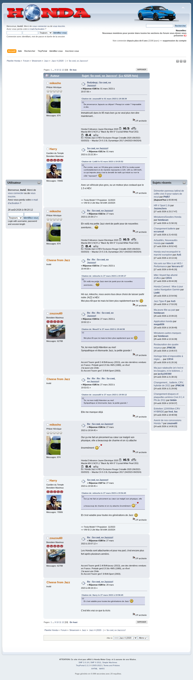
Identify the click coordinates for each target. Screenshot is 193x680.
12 (63, 70)
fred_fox (173, 411)
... (53, 70)
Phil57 (166, 196)
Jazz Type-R (160, 301)
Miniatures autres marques (167, 333)
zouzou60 (172, 423)
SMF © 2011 (95, 662)
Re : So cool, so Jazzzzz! (100, 210)
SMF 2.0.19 (84, 662)
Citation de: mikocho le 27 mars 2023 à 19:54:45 (104, 493)
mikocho (55, 83)
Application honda (163, 321)
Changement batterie (164, 228)
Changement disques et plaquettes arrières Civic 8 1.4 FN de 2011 (169, 397)
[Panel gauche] (178, 62)
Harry (53, 149)
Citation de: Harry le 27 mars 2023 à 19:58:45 (102, 595)
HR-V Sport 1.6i (162, 205)
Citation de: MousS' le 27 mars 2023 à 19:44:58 (103, 329)
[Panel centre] (184, 62)
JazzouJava (160, 208)
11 (60, 70)
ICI (185, 35)
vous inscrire (59, 26)
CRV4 (168, 278)
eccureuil (159, 231)
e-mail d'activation (36, 29)
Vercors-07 (177, 266)
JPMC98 (170, 347)
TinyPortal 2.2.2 (83, 665)
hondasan (163, 220)
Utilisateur (14, 182)
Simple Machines (109, 662)
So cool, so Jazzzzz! (97, 148)
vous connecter (39, 26)
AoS (179, 254)
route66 (169, 243)
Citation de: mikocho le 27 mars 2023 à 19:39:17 (104, 276)
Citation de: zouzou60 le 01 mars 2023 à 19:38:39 (104, 99)
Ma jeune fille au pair (164, 310)
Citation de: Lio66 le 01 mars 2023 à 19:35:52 (102, 161)
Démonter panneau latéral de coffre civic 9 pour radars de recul (169, 193)
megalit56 (159, 324)
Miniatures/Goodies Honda (167, 217)
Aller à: (110, 638)
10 (57, 70)
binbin (173, 400)
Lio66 (157, 292)
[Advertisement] (21, 121)
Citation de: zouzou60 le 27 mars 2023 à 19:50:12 (104, 395)
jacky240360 (165, 374)
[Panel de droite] (181, 62)
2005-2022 (97, 665)
